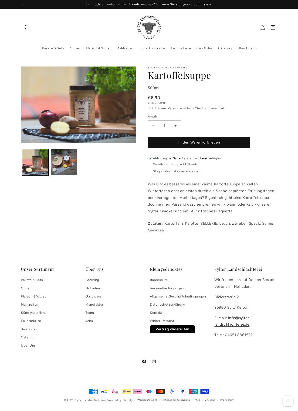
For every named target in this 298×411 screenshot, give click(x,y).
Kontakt (156, 313)
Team (89, 313)
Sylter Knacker (161, 211)
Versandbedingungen (167, 288)
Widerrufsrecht (162, 321)
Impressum (159, 280)
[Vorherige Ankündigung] (22, 4)
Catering (28, 337)
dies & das (29, 329)
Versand (173, 108)
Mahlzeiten (29, 305)
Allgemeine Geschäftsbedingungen (178, 296)
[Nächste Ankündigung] (275, 4)
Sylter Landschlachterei (90, 400)
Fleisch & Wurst (33, 296)
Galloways (93, 296)
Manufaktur (94, 305)
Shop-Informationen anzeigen (176, 172)
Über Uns (28, 346)
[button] (26, 27)
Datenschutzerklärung (167, 305)
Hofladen (92, 288)
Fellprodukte (31, 321)
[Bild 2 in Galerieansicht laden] (64, 162)
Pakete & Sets (32, 280)
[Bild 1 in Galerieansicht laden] (35, 162)
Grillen (26, 288)
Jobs (89, 321)
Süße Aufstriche (34, 313)
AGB (197, 399)
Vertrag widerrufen (173, 329)
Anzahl (152, 116)
